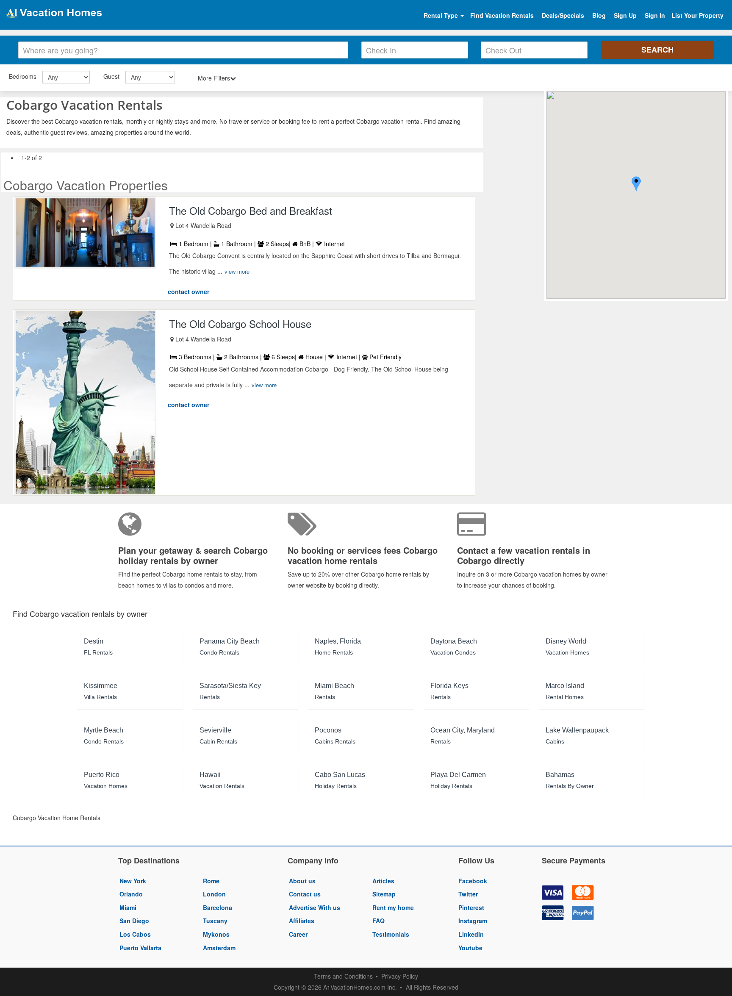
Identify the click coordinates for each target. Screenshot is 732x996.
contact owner (188, 291)
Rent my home (393, 907)
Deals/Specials (563, 15)
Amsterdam (219, 947)
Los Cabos (135, 934)
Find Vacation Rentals (502, 15)
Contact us (305, 894)
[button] (636, 185)
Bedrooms (22, 76)
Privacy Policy (399, 976)
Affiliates (301, 920)
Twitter (468, 894)
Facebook (472, 881)
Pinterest (471, 907)
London (214, 894)
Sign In (655, 15)
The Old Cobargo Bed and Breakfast (250, 210)
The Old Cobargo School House (240, 323)
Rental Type (442, 15)
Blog (599, 15)
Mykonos (216, 934)
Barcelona (217, 907)
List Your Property (697, 15)
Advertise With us (314, 907)
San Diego (134, 920)
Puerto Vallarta (140, 947)
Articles (383, 881)
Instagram (472, 920)
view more (237, 271)
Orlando (131, 894)
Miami (127, 907)
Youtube (470, 947)
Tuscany (215, 920)
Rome (211, 881)
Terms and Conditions (343, 976)
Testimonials (390, 934)
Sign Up (625, 15)
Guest (111, 76)
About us (302, 881)
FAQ (378, 920)
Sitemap (384, 894)
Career (298, 934)
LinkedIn (471, 934)
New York (132, 881)
